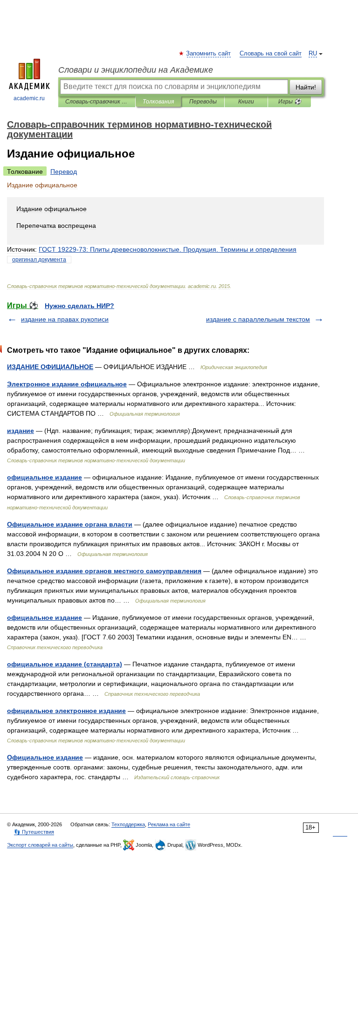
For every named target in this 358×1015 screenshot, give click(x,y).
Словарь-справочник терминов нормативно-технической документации (96, 101)
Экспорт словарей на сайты (40, 845)
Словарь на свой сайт (271, 53)
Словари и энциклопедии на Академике (135, 70)
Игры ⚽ (289, 101)
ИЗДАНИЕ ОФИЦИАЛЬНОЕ (50, 366)
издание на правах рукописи (65, 319)
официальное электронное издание (66, 710)
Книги (246, 101)
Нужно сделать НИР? (79, 305)
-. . (167, 249)
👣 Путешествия (34, 832)
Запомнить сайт (209, 53)
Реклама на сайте (169, 824)
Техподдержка (128, 824)
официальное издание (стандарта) (64, 664)
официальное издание (44, 477)
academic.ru (29, 98)
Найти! (306, 87)
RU (313, 53)
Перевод (63, 171)
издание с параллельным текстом (258, 319)
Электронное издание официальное (67, 384)
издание (20, 430)
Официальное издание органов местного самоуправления (104, 571)
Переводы (203, 101)
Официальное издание (45, 757)
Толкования (158, 101)
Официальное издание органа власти (69, 524)
